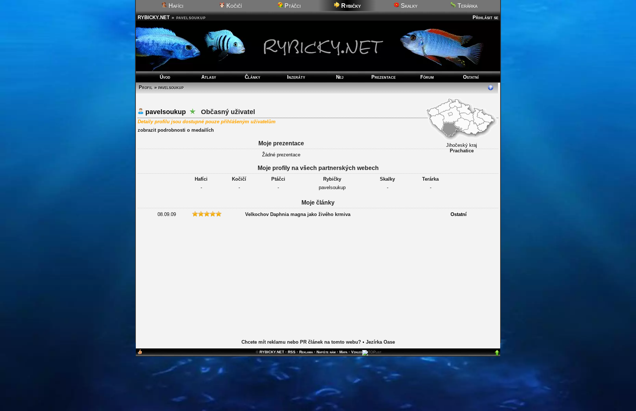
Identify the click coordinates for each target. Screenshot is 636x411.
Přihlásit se (485, 17)
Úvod (165, 77)
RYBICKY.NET (154, 17)
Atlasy (208, 77)
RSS (292, 352)
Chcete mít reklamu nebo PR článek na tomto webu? (301, 342)
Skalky (408, 6)
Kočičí (233, 6)
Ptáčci (292, 6)
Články (252, 77)
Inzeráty (296, 77)
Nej (339, 77)
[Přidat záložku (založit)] (140, 353)
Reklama (306, 352)
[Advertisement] (318, 278)
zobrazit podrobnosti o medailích (176, 130)
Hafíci (175, 6)
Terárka (466, 6)
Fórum (427, 77)
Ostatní (471, 77)
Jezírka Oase (380, 342)
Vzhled (356, 352)
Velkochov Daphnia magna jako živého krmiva (297, 214)
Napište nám (326, 352)
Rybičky (332, 179)
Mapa (343, 352)
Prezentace (383, 77)
